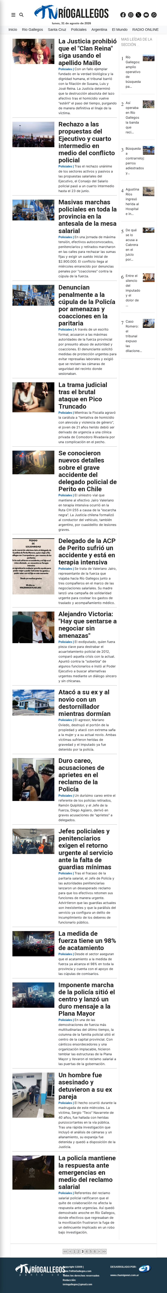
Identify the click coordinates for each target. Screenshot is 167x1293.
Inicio (13, 30)
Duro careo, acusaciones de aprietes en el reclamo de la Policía (81, 775)
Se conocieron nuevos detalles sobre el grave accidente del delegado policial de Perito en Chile (87, 471)
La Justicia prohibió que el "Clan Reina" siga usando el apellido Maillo (87, 52)
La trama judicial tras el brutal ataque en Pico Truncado (82, 395)
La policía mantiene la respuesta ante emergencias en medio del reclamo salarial (87, 1172)
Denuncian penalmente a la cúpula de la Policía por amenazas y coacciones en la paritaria (86, 305)
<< (65, 1251)
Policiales (79, 30)
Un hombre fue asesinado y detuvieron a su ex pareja (85, 1086)
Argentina (99, 30)
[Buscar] (21, 15)
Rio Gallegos (32, 30)
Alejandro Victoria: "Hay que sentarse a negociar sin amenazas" (87, 624)
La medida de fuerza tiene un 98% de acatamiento (87, 941)
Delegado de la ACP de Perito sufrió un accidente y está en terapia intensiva (87, 551)
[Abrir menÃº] (13, 14)
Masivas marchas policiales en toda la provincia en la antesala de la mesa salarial (87, 216)
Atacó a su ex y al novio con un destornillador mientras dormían (84, 703)
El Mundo (119, 30)
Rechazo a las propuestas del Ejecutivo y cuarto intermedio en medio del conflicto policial (86, 142)
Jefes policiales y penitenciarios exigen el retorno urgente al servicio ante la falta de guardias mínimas (85, 849)
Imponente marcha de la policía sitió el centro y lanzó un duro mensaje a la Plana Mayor (86, 999)
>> (104, 1251)
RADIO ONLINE (145, 30)
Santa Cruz (57, 30)
